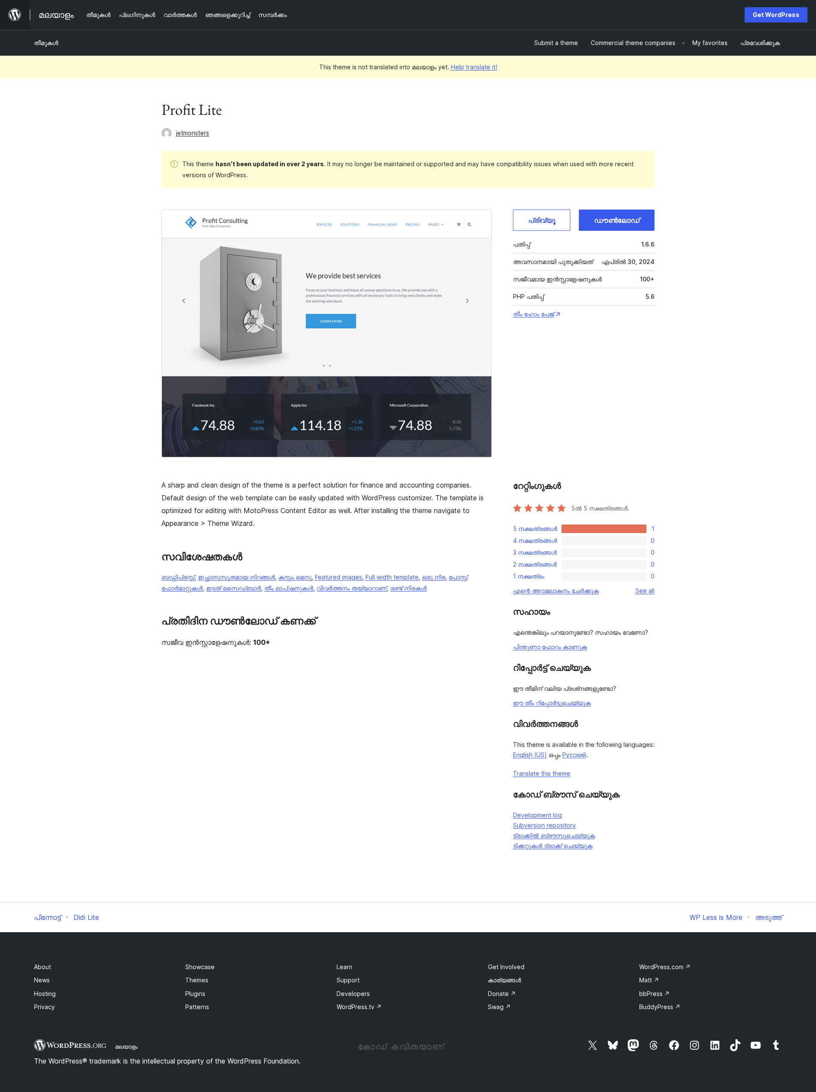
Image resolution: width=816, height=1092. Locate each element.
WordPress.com (665, 966)
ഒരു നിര (433, 577)
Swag (499, 1006)
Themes (196, 980)
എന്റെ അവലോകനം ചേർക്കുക (556, 590)
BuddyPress (659, 1006)
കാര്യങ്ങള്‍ (504, 980)
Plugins (195, 993)
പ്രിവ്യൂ (541, 220)
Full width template (392, 577)
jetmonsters (192, 132)
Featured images (338, 577)
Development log (537, 815)
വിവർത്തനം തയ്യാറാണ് (352, 588)
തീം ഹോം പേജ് (533, 314)
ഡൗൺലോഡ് (617, 220)
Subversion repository (544, 825)
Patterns (197, 1006)
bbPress (654, 993)
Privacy (44, 1006)
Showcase (200, 966)
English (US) (530, 754)
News (42, 980)
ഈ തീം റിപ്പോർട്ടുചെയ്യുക (552, 702)
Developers (353, 993)
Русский (574, 754)
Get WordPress (776, 14)
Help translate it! (474, 67)
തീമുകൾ (46, 42)
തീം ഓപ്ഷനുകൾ (288, 588)
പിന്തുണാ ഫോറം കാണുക (550, 646)
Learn (344, 966)
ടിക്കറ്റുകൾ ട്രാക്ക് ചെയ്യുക (552, 845)
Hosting (45, 993)
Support (348, 980)
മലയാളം (126, 1046)
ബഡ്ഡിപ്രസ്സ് (178, 577)
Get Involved (506, 966)
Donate (502, 993)
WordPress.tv (359, 1006)
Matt (649, 980)
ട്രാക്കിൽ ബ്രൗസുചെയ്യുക (554, 835)
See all (644, 590)
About (42, 966)
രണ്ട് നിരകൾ (408, 588)
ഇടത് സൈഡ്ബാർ (233, 588)
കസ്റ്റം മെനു (295, 577)
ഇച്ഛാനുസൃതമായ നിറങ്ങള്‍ (236, 577)
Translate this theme (541, 773)
